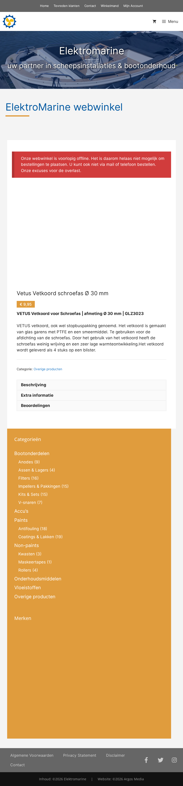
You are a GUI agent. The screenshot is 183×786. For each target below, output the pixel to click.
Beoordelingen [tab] (35, 405)
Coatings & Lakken (36, 536)
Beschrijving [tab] (33, 384)
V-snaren (27, 502)
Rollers (24, 570)
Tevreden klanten (67, 6)
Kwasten (26, 554)
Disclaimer (115, 755)
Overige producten (48, 369)
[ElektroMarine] (9, 21)
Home (44, 6)
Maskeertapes (32, 562)
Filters (24, 478)
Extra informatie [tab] (37, 395)
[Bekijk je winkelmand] (154, 21)
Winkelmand (110, 6)
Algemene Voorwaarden (31, 755)
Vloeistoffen (27, 587)
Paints (21, 520)
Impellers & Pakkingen (39, 486)
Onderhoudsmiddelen (37, 579)
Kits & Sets (28, 494)
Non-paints (26, 545)
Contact (90, 6)
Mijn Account (133, 6)
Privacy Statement (79, 755)
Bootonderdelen (31, 453)
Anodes (25, 462)
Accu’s (21, 511)
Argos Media (134, 779)
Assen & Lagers (33, 470)
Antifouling (28, 528)
